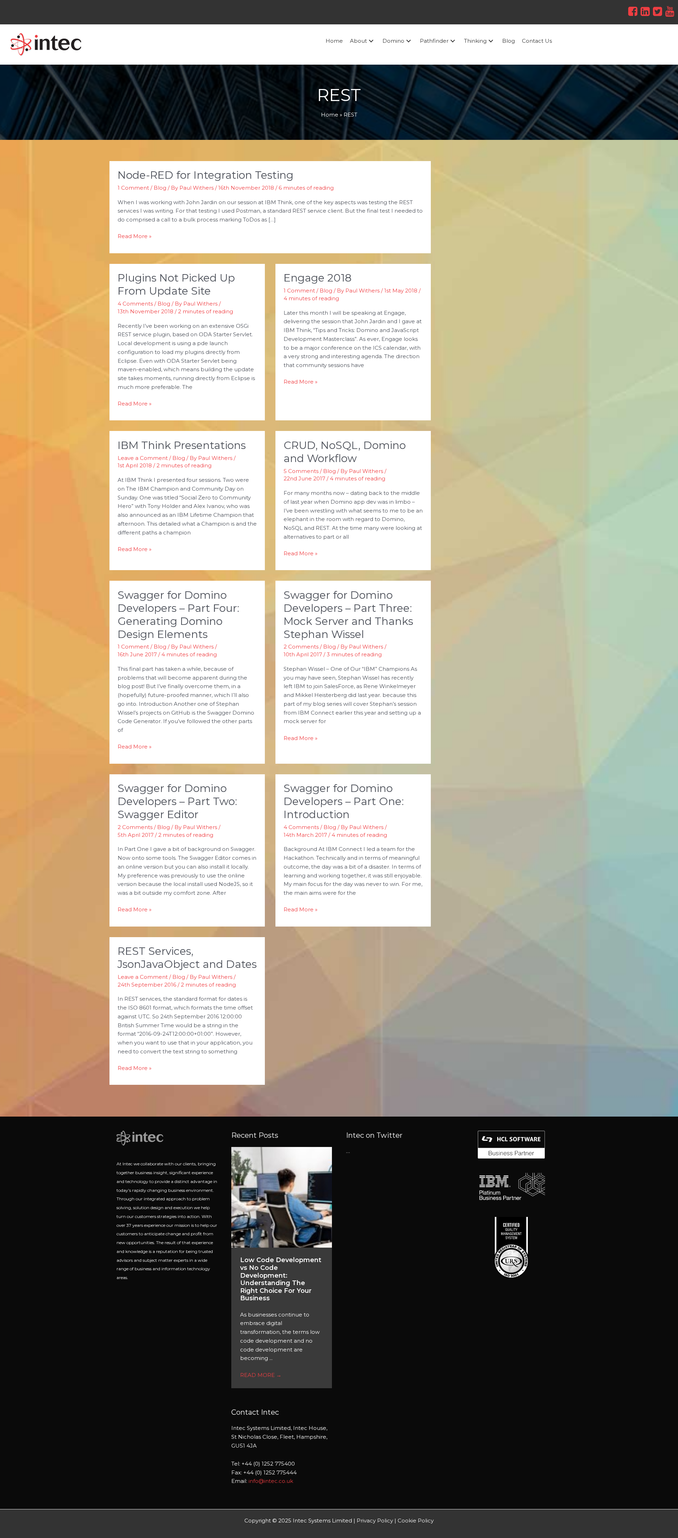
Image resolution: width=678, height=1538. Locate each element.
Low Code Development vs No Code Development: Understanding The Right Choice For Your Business (280, 1279)
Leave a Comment (143, 458)
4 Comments (135, 303)
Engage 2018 (318, 277)
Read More (260, 1375)
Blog (160, 187)
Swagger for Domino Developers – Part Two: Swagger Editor (177, 801)
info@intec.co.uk (271, 1481)
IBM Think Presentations (182, 445)
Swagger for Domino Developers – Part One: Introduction (344, 801)
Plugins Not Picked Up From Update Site (176, 284)
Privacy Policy (375, 1520)
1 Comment (133, 187)
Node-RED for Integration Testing (205, 175)
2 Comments (301, 646)
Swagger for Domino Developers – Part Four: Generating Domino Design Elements (178, 614)
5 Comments (301, 471)
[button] (371, 41)
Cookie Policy (416, 1520)
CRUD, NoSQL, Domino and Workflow (345, 452)
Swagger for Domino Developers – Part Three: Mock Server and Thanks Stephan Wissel (348, 614)
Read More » (134, 235)
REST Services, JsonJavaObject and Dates (187, 958)
